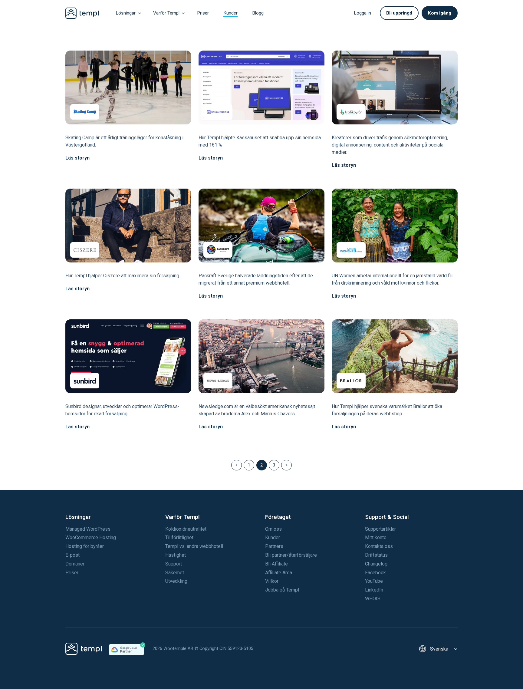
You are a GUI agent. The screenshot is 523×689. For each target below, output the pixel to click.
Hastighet (175, 555)
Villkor (271, 581)
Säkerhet (174, 572)
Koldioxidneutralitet (185, 529)
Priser (71, 572)
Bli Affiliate (276, 564)
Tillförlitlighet (179, 537)
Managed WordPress (87, 529)
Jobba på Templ (282, 590)
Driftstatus (376, 555)
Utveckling (176, 581)
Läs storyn (77, 158)
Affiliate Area (278, 572)
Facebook (375, 572)
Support (173, 564)
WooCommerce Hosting (90, 537)
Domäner (74, 564)
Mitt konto (375, 537)
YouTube (374, 581)
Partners (274, 546)
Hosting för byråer (84, 546)
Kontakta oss (379, 546)
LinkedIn (374, 590)
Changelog (376, 564)
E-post (72, 555)
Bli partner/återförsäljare (291, 555)
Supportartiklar (380, 529)
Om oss (273, 529)
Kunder (272, 537)
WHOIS (372, 599)
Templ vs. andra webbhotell (194, 546)
